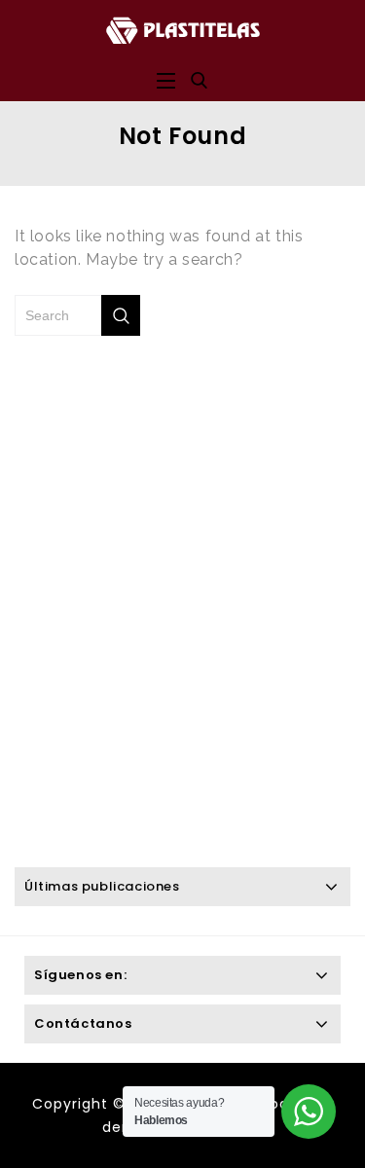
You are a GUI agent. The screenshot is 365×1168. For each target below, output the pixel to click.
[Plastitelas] (183, 28)
